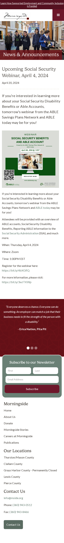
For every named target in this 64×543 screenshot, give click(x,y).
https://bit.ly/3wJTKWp (16, 282)
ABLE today (43, 207)
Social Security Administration (20, 233)
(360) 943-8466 (19, 512)
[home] (15, 15)
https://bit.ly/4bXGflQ (16, 270)
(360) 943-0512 (22, 505)
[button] (58, 15)
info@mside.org (13, 498)
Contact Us (13, 524)
